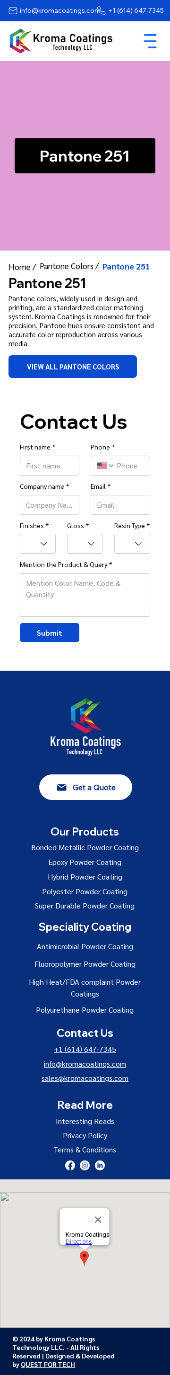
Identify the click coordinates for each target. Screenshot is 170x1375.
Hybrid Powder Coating (85, 876)
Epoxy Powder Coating (84, 862)
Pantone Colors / (70, 265)
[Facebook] (70, 1165)
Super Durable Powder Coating (85, 905)
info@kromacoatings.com (85, 1064)
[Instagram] (85, 1165)
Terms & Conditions (84, 1149)
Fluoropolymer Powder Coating (85, 964)
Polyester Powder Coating (85, 891)
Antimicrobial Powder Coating (85, 946)
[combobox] (38, 544)
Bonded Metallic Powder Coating (85, 847)
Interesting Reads (85, 1121)
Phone (103, 446)
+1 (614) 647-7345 (85, 1049)
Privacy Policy (85, 1135)
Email (100, 486)
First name (37, 446)
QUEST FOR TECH (48, 1364)
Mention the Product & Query (66, 564)
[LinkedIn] (100, 1165)
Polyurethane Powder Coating (85, 1010)
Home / (23, 266)
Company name (44, 486)
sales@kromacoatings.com (85, 1078)
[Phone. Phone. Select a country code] (106, 465)
